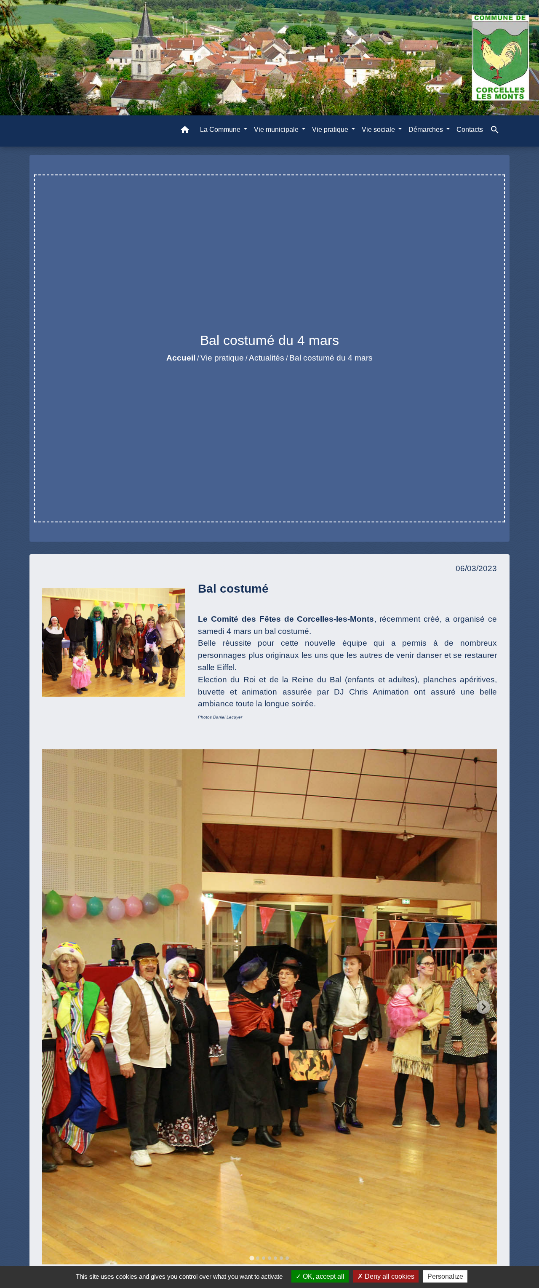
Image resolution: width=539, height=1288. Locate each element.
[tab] (251, 1258)
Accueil (180, 357)
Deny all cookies (388, 1276)
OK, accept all (322, 1276)
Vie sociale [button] (379, 129)
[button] (185, 131)
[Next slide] (483, 1007)
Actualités (266, 357)
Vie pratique (222, 357)
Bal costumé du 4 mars (331, 357)
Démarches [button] (426, 129)
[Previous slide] (55, 1007)
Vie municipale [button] (277, 129)
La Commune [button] (221, 129)
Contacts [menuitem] (469, 129)
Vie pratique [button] (331, 129)
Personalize (445, 1276)
